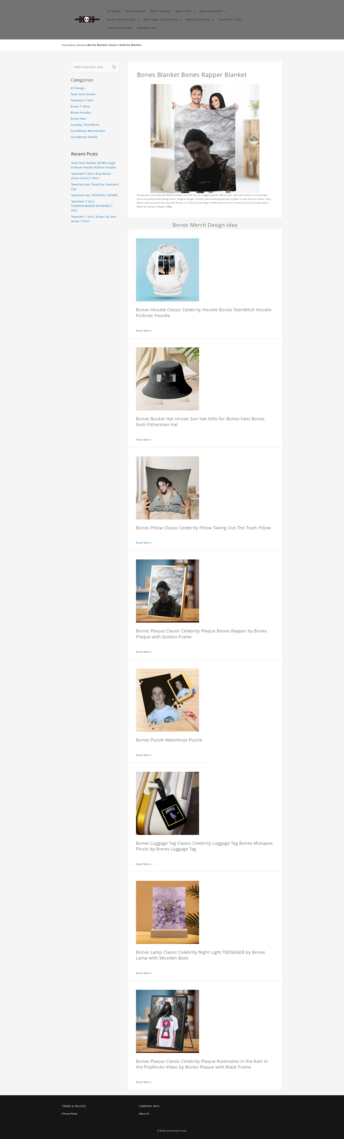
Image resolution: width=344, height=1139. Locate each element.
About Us (144, 1113)
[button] (185, 11)
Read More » (144, 330)
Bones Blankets (78, 45)
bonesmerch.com (177, 1130)
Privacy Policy (69, 1113)
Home (65, 45)
